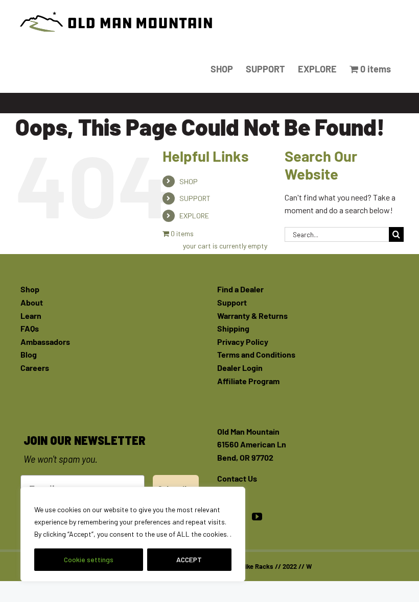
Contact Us (237, 478)
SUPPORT (195, 198)
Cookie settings (88, 559)
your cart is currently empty (225, 245)
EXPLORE (194, 215)
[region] (132, 534)
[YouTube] (257, 517)
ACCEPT (189, 559)
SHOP (188, 181)
